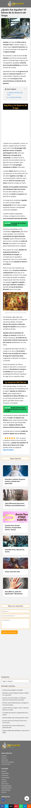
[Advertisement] (15, 126)
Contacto (4, 758)
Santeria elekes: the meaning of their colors (15, 718)
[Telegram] (25, 806)
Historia (4, 779)
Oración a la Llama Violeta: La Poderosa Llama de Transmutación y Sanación (14, 699)
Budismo (4, 771)
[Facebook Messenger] (7, 806)
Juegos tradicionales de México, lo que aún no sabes (16, 731)
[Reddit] (29, 806)
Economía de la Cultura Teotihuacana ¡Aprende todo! (13, 726)
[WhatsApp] (21, 806)
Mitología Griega (6, 786)
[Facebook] (2, 806)
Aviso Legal (5, 760)
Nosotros (4, 756)
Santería (4, 792)
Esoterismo (5, 775)
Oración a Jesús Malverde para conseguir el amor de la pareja (15, 704)
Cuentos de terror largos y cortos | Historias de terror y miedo (15, 709)
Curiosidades (5, 773)
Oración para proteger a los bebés (12, 690)
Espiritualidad (5, 777)
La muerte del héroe (15, 97)
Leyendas (4, 782)
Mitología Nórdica (7, 788)
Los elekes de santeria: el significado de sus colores (15, 714)
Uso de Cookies (6, 764)
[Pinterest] (16, 806)
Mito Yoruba (5, 784)
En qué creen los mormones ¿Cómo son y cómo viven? (14, 721)
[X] (11, 806)
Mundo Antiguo (6, 790)
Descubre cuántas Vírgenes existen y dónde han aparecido (15, 694)
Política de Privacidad (8, 762)
